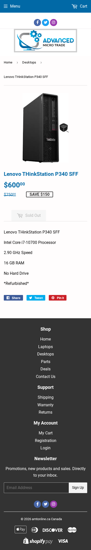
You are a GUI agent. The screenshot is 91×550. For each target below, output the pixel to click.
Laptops (45, 346)
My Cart (46, 433)
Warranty (45, 405)
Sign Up (78, 487)
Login (45, 448)
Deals (45, 369)
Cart (83, 6)
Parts (45, 361)
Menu (15, 6)
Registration (45, 440)
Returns (45, 412)
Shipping (46, 397)
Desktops (29, 62)
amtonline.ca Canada (47, 519)
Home (8, 62)
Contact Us (45, 376)
